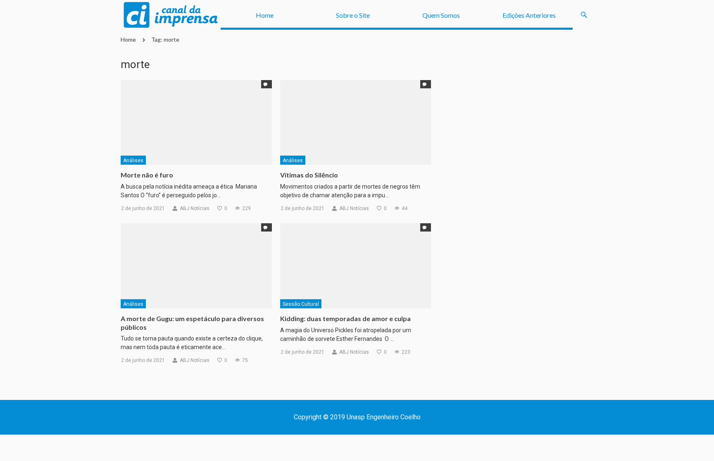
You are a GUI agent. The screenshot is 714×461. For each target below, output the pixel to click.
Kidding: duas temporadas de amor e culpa (345, 318)
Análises (133, 160)
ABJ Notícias (194, 208)
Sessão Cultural (301, 304)
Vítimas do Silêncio (309, 175)
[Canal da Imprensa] (171, 15)
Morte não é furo (147, 175)
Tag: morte (165, 39)
